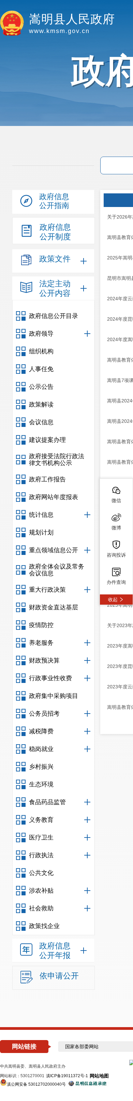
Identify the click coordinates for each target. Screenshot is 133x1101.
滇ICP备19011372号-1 (67, 1075)
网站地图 (99, 1076)
